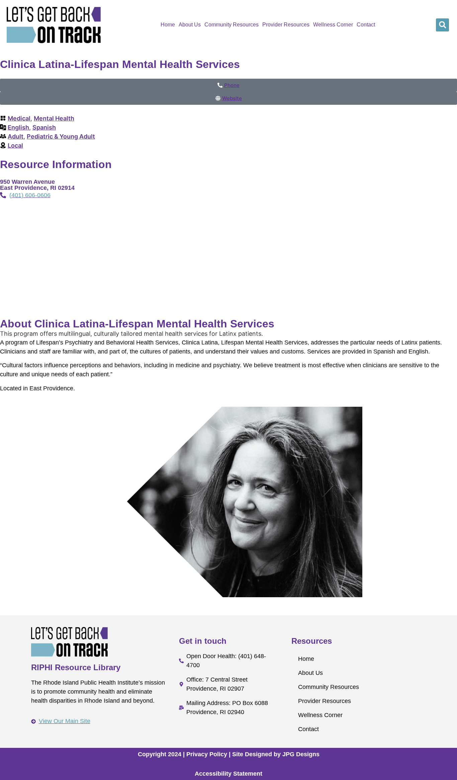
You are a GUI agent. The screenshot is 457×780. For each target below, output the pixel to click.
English (18, 127)
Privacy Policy (206, 754)
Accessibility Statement (228, 773)
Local (15, 145)
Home (168, 24)
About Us (190, 24)
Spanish (44, 127)
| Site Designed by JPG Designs (274, 754)
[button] (442, 24)
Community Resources (231, 24)
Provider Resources (285, 24)
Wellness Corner (333, 24)
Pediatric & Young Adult (61, 136)
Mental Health (54, 118)
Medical (19, 118)
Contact (366, 24)
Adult (15, 136)
